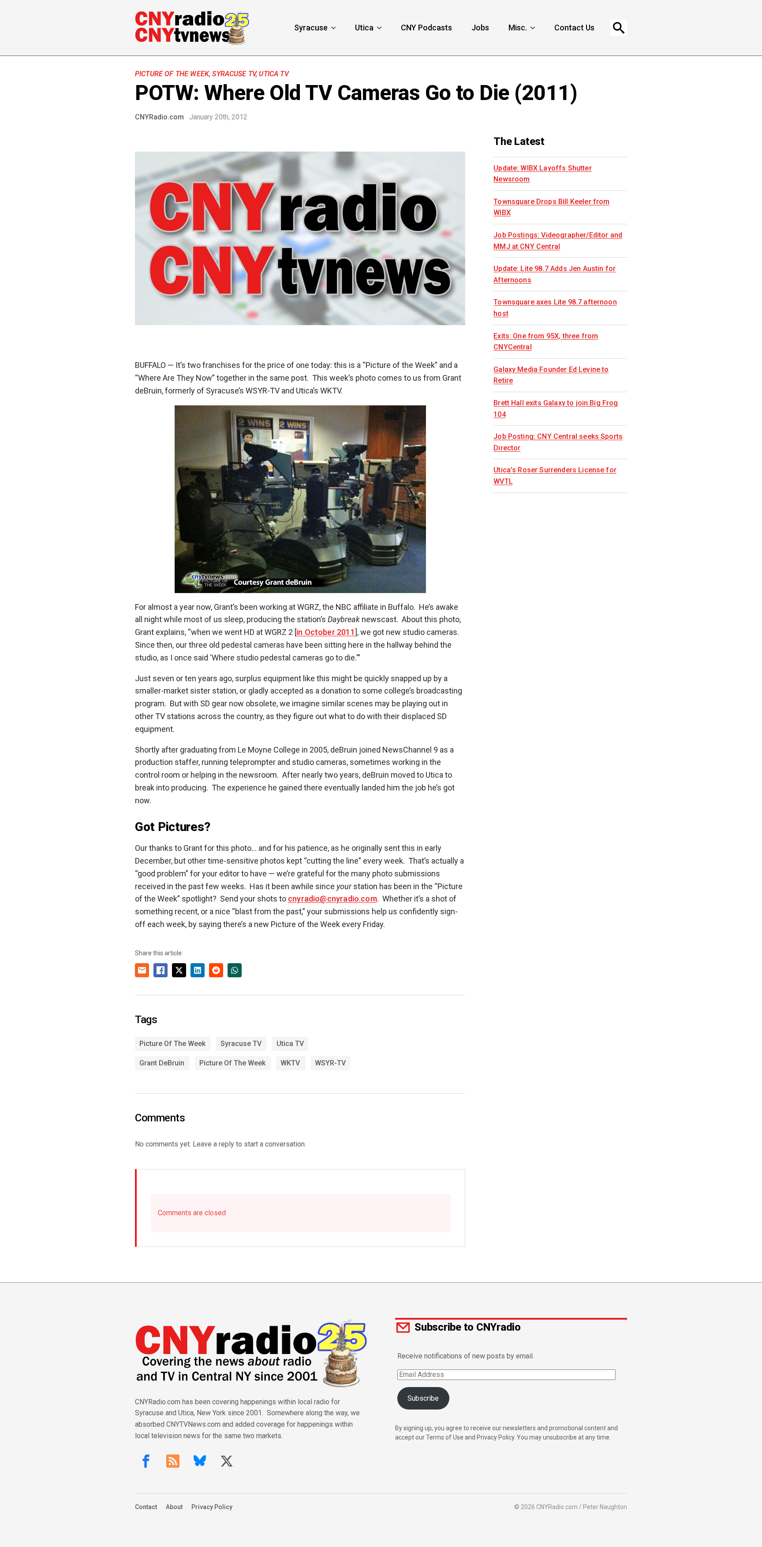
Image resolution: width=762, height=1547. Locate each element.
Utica (364, 27)
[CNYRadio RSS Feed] (173, 1461)
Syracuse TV (234, 74)
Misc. (517, 27)
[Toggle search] (618, 27)
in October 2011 (325, 632)
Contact (146, 1506)
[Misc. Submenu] (533, 28)
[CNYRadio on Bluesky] (200, 1461)
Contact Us (574, 27)
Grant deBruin (161, 1063)
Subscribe (423, 1398)
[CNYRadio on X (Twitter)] (227, 1461)
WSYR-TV (330, 1063)
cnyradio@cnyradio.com (332, 898)
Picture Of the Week (172, 74)
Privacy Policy (211, 1506)
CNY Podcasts (426, 27)
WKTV (290, 1063)
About (174, 1506)
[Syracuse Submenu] (334, 28)
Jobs (480, 27)
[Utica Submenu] (380, 28)
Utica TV (273, 74)
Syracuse (311, 27)
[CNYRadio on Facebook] (146, 1461)
